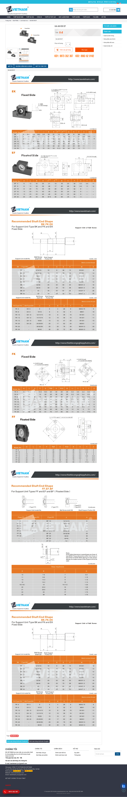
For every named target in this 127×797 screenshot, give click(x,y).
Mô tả (10, 66)
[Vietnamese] (117, 3)
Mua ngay (84, 50)
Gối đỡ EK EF (33, 20)
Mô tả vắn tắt (41, 66)
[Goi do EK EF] (12, 53)
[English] (120, 3)
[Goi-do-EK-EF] (24, 55)
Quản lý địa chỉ (108, 46)
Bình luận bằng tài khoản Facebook (17, 741)
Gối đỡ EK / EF (14, 736)
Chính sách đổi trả (60, 752)
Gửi (118, 754)
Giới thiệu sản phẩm (42, 755)
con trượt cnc (24, 20)
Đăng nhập (92, 2)
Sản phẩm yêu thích (109, 39)
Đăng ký (100, 2)
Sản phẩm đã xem (109, 42)
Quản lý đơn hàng (109, 35)
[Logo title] (34, 10)
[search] (71, 10)
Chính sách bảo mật (61, 755)
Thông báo (77, 755)
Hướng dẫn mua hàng (24, 66)
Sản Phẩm (15, 20)
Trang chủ (8, 20)
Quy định (76, 752)
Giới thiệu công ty (41, 752)
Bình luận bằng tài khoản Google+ (39, 741)
